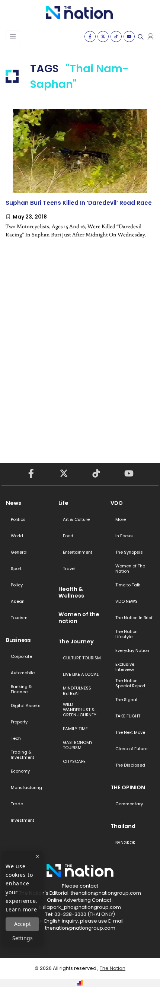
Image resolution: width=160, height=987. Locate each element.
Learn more (21, 909)
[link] (80, 180)
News (13, 503)
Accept (22, 923)
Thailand (123, 826)
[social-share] (90, 36)
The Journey (76, 641)
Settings (22, 938)
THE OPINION (128, 787)
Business (18, 640)
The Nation (112, 968)
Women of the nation (78, 618)
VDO (117, 503)
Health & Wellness (71, 592)
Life (63, 503)
